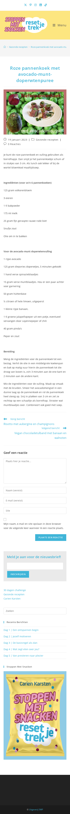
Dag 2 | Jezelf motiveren (17, 636)
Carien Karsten (12, 598)
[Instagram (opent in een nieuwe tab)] (35, 4)
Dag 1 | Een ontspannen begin (21, 630)
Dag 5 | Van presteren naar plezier (23, 655)
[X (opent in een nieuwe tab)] (26, 4)
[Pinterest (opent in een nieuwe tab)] (31, 4)
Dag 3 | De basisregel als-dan (20, 642)
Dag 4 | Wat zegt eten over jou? (21, 649)
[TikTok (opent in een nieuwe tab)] (45, 4)
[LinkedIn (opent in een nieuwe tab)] (40, 4)
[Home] (5, 46)
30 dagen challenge (15, 590)
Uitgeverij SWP (36, 809)
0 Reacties (14, 144)
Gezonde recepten (47, 139)
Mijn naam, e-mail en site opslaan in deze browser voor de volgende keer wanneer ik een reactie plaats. (34, 526)
